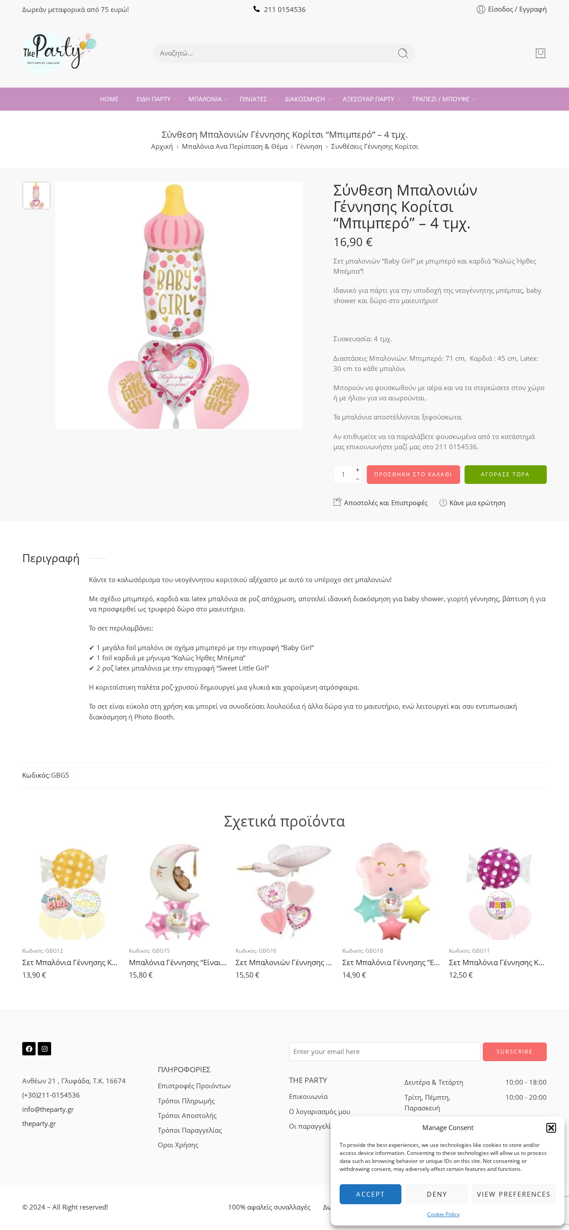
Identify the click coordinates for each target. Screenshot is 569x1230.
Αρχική (162, 146)
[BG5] (36, 195)
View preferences (514, 1194)
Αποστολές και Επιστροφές (385, 502)
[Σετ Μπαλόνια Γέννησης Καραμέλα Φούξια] (498, 891)
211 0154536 (285, 9)
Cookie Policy (443, 1214)
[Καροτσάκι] (540, 53)
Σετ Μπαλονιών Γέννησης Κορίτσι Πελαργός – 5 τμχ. (284, 962)
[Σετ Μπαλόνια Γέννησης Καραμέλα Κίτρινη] (71, 891)
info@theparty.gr (48, 1109)
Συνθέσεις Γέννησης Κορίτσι (374, 146)
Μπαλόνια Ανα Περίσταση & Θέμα (235, 146)
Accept (370, 1194)
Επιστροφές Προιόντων (194, 1086)
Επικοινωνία (308, 1096)
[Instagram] (44, 1048)
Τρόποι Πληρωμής (186, 1101)
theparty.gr (39, 1123)
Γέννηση (309, 146)
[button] (551, 1127)
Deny (437, 1194)
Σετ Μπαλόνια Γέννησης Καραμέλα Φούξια (498, 962)
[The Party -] (59, 53)
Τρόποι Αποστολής (187, 1115)
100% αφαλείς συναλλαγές (269, 1207)
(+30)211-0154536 (51, 1095)
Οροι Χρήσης (178, 1145)
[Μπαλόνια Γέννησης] (178, 891)
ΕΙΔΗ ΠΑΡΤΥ (153, 99)
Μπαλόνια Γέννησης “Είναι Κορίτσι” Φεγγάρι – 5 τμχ (178, 962)
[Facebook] (29, 1048)
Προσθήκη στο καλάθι (413, 474)
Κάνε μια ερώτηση (476, 502)
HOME (109, 99)
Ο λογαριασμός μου (319, 1111)
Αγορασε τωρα (505, 474)
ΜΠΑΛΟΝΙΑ (205, 99)
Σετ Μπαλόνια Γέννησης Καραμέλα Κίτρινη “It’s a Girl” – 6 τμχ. (71, 962)
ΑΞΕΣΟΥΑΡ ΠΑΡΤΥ (368, 99)
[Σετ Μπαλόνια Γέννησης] (391, 891)
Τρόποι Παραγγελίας (190, 1130)
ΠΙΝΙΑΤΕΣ (253, 99)
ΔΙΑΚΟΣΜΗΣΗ (305, 99)
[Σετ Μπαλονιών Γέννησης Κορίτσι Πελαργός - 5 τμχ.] (284, 891)
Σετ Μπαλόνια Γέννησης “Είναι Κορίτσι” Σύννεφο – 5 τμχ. (391, 962)
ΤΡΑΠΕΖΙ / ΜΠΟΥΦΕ (440, 99)
